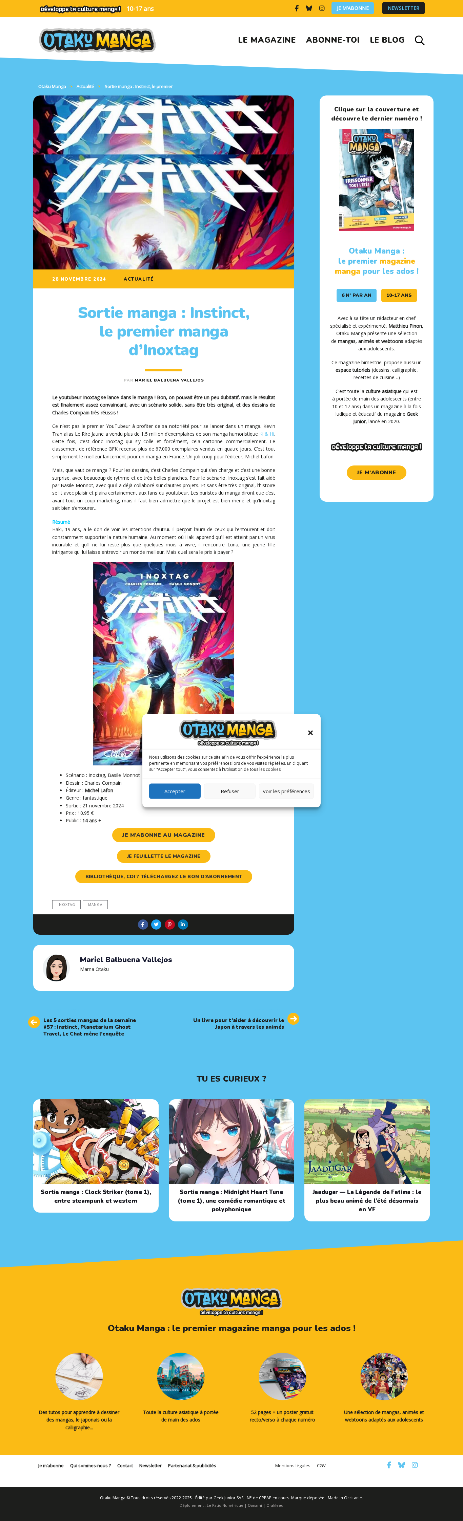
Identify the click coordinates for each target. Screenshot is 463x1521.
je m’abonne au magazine (163, 835)
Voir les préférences (286, 791)
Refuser (230, 791)
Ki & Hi (266, 434)
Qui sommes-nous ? (90, 1465)
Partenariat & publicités (192, 1465)
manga (95, 904)
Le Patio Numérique (225, 1505)
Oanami (255, 1505)
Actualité (139, 279)
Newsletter (404, 8)
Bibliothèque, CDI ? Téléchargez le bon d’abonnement (163, 876)
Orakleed (274, 1505)
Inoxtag (66, 904)
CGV (321, 1465)
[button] (310, 732)
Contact (125, 1465)
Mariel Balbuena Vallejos (169, 380)
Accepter (174, 791)
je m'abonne (376, 472)
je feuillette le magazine (164, 856)
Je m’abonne (353, 8)
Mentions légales (292, 1465)
